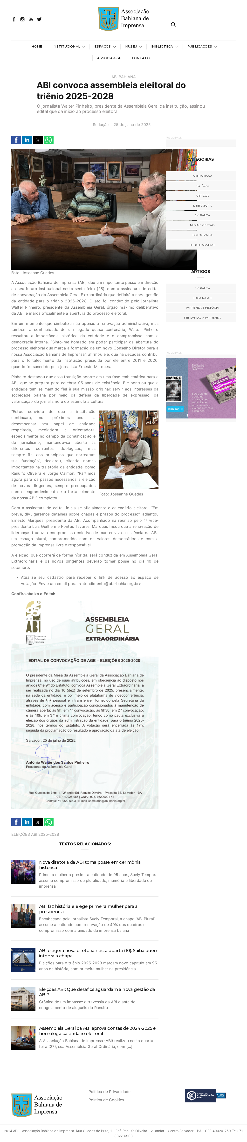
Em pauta (202, 215)
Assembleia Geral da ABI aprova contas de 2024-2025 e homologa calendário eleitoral (97, 1031)
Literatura (202, 205)
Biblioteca (162, 46)
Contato (141, 58)
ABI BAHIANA (123, 76)
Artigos (202, 195)
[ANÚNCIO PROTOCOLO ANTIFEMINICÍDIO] (202, 388)
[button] (16, 140)
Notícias (202, 186)
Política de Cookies (106, 1099)
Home (36, 46)
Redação (101, 124)
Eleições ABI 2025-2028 (35, 834)
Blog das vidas (202, 245)
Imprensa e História (202, 307)
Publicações (199, 46)
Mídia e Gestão (202, 225)
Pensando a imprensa (202, 317)
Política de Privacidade (109, 1091)
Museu (131, 46)
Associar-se (109, 58)
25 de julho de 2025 (132, 124)
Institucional (66, 46)
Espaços (102, 46)
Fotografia (202, 235)
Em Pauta (202, 288)
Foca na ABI (202, 298)
